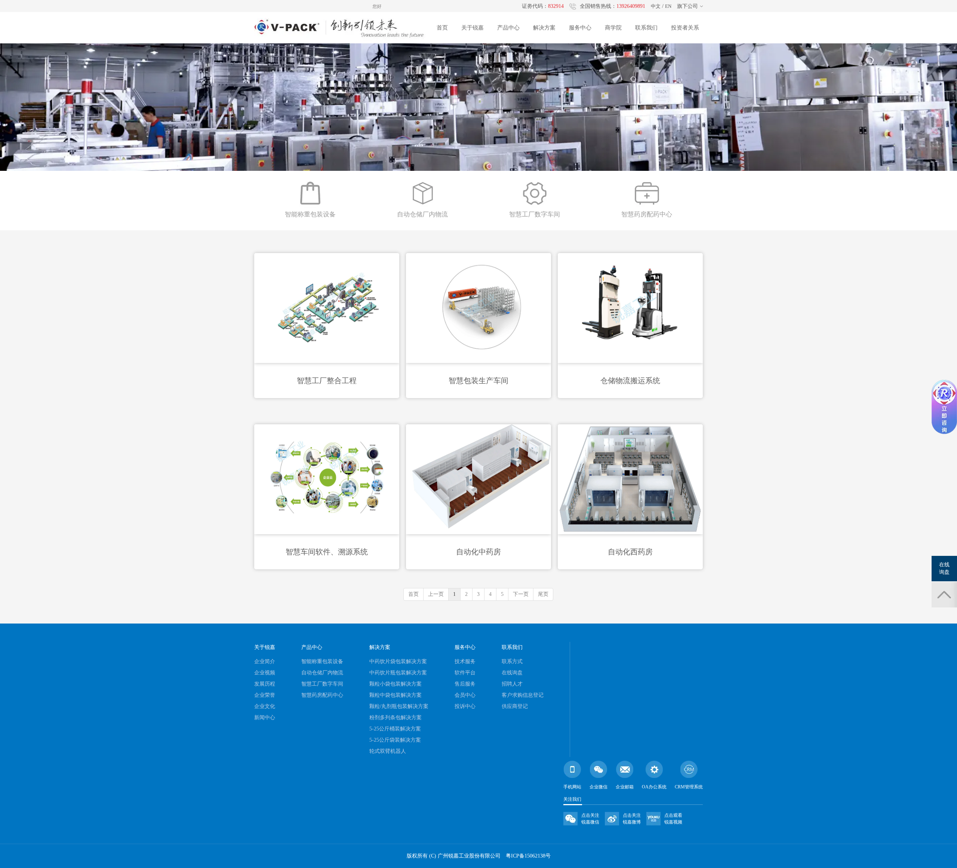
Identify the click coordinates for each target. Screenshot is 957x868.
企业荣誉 (264, 695)
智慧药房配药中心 (322, 695)
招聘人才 (512, 684)
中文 (656, 6)
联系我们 (646, 28)
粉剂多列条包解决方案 (395, 717)
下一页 (521, 594)
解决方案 (544, 28)
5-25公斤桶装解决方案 (395, 729)
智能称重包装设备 (322, 661)
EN (668, 6)
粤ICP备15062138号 (528, 856)
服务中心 (580, 28)
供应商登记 (515, 706)
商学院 (613, 28)
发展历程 (264, 684)
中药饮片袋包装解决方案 (398, 661)
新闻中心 (264, 717)
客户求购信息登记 (523, 695)
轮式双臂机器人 (387, 751)
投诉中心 (465, 706)
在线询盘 (512, 672)
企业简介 (264, 661)
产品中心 (508, 28)
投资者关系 (685, 28)
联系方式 (512, 661)
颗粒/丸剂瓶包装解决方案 (398, 706)
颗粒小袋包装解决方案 (395, 684)
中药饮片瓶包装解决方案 (398, 672)
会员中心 (465, 695)
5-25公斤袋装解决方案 (395, 740)
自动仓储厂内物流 (322, 672)
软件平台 (465, 672)
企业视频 (264, 672)
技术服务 (465, 661)
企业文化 (264, 706)
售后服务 (465, 684)
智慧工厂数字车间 (322, 684)
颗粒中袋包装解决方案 (395, 695)
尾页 (543, 594)
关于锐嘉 (472, 28)
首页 (442, 28)
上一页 (436, 594)
